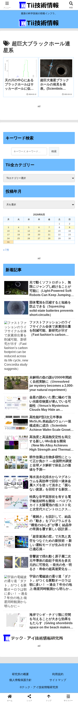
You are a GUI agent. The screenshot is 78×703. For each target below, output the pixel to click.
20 (39, 234)
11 (19, 231)
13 (39, 231)
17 (8, 234)
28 (49, 238)
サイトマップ (57, 680)
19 (29, 234)
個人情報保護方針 (20, 680)
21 (49, 234)
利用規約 (57, 674)
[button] (70, 522)
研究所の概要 (20, 674)
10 (8, 231)
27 (39, 238)
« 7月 (6, 250)
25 (18, 238)
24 (8, 238)
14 (49, 231)
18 (18, 234)
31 (8, 242)
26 (29, 238)
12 (29, 231)
